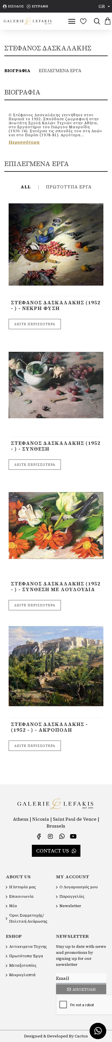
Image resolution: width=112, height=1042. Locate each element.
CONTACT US (52, 850)
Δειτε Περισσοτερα (34, 324)
